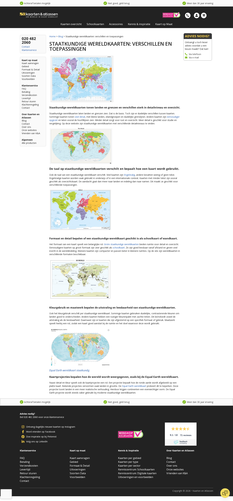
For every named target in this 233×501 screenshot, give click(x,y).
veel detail (80, 116)
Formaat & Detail (31, 69)
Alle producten (29, 142)
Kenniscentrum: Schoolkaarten (136, 469)
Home (52, 36)
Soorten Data (29, 75)
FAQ (24, 88)
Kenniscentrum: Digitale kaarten (137, 473)
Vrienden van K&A (31, 133)
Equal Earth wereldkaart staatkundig (69, 370)
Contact (26, 46)
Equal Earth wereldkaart (134, 385)
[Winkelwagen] (204, 15)
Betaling (26, 91)
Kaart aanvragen (30, 63)
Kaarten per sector (129, 465)
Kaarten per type (128, 462)
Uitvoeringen (28, 72)
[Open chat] (225, 493)
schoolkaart (119, 247)
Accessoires (116, 24)
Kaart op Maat (163, 24)
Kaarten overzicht (71, 24)
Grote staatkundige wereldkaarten (121, 244)
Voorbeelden (28, 79)
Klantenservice (29, 50)
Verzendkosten (29, 95)
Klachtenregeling (30, 104)
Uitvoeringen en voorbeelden (135, 477)
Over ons (26, 126)
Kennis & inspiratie (139, 24)
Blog (24, 120)
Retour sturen (29, 101)
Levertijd (26, 98)
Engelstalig (129, 174)
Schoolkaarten (95, 24)
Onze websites (29, 130)
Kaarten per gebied (129, 458)
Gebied (25, 66)
